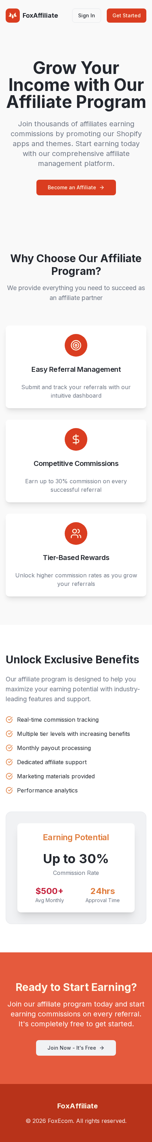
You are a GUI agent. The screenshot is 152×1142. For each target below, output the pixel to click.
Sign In (86, 15)
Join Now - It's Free (71, 1048)
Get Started (126, 15)
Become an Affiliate (72, 187)
